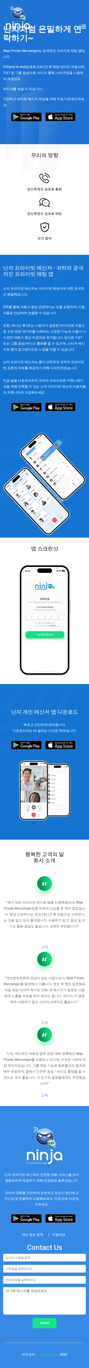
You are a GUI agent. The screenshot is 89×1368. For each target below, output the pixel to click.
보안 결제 (44, 238)
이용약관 (58, 1234)
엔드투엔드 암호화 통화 (44, 189)
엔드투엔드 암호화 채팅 (44, 214)
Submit (44, 1323)
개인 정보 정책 (32, 1234)
